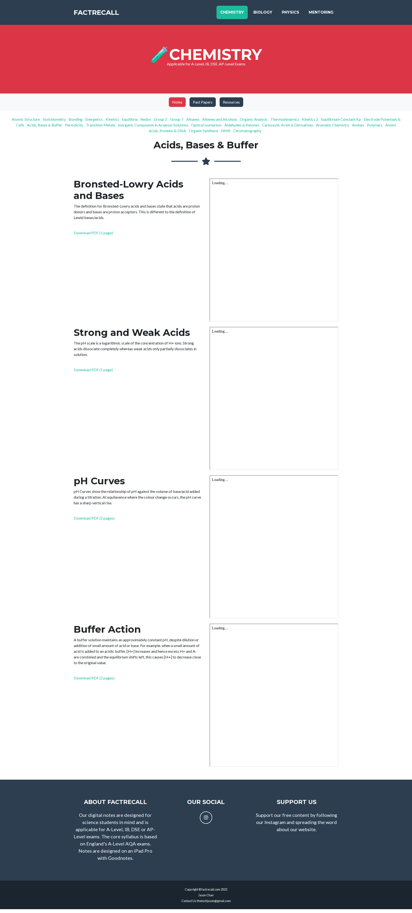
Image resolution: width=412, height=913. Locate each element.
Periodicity (75, 125)
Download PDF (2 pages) (94, 518)
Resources (231, 102)
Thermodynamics (285, 119)
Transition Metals (101, 125)
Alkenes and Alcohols (220, 119)
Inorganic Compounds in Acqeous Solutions (154, 125)
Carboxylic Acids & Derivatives (288, 125)
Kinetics (113, 119)
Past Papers (202, 102)
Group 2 (161, 119)
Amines (359, 125)
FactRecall (96, 12)
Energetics (95, 119)
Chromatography (248, 130)
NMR (226, 130)
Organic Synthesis (204, 130)
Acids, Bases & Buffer (45, 125)
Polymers (376, 125)
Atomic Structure (27, 119)
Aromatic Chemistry (333, 125)
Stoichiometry (55, 119)
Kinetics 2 (311, 119)
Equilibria (131, 119)
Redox (146, 119)
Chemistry (232, 12)
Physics (290, 12)
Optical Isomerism (207, 125)
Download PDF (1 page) (93, 232)
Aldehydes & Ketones (242, 125)
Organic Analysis (255, 119)
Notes (177, 102)
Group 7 (177, 119)
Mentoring (321, 12)
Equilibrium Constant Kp (342, 119)
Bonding (77, 119)
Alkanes (193, 119)
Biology (262, 12)
